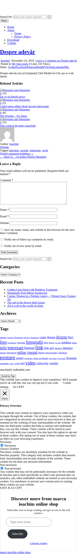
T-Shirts (11, 43)
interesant (35, 150)
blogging (18, 337)
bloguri (27, 338)
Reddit (40, 67)
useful (17, 363)
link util (49, 348)
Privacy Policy (22, 36)
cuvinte (24, 150)
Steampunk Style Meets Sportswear (27, 292)
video (30, 362)
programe (53, 358)
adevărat (14, 150)
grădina (66, 342)
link (39, 347)
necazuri (11, 352)
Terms (17, 33)
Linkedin (59, 67)
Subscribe (17, 533)
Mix (66, 67)
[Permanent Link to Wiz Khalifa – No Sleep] (15, 109)
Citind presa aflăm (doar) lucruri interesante (24, 106)
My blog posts (20, 63)
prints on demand (40, 358)
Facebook (21, 67)
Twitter (12, 67)
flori (70, 337)
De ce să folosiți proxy (12, 96)
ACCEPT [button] (18, 386)
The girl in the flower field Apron (26, 302)
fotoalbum (12, 343)
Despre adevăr (17, 52)
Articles (10, 338)
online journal (27, 352)
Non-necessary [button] (8, 464)
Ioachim (5, 60)
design (51, 337)
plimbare (63, 352)
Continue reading (38, 543)
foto (3, 342)
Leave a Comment (56, 60)
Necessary (10, 445)
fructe (51, 342)
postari (19, 358)
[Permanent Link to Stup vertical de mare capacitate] (15, 119)
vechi (45, 150)
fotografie (21, 343)
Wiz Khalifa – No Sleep (13, 116)
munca (58, 348)
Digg (51, 67)
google (58, 343)
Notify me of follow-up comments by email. (29, 239)
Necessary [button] (6, 441)
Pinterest (32, 67)
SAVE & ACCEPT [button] (11, 487)
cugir (43, 337)
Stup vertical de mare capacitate (18, 125)
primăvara (28, 358)
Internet (29, 348)
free (46, 342)
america (3, 337)
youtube (53, 363)
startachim (4, 363)
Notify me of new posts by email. (23, 245)
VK (46, 67)
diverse (61, 337)
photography (51, 353)
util (22, 363)
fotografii (34, 341)
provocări (61, 358)
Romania (71, 358)
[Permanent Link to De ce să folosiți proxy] (15, 90)
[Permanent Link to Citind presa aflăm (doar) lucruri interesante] (15, 99)
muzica (68, 348)
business (35, 337)
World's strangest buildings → (17, 153)
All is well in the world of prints (25, 305)
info (3, 347)
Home (10, 26)
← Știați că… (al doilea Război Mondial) (23, 156)
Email (4, 216)
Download (13, 39)
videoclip (42, 363)
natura (3, 352)
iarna (74, 342)
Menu (4, 20)
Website (4, 147)
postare (7, 357)
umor (11, 363)
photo (41, 352)
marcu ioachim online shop (15, 4)
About (10, 30)
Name (4, 209)
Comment (6, 180)
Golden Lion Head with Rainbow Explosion (32, 289)
